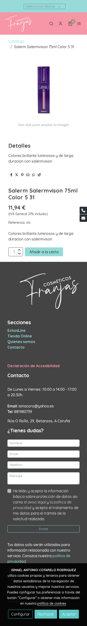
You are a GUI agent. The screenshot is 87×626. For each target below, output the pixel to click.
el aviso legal (35, 502)
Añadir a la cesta (43, 252)
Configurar (20, 614)
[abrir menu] (79, 23)
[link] (18, 23)
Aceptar (69, 614)
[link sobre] (43, 293)
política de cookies (51, 603)
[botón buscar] (51, 23)
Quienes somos (21, 341)
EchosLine (16, 330)
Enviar (43, 529)
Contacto (16, 347)
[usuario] (60, 23)
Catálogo (16, 41)
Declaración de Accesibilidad (33, 365)
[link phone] (83, 210)
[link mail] (83, 218)
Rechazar (46, 614)
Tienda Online (19, 336)
